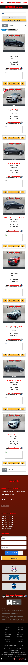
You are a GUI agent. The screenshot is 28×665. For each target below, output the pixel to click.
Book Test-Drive (8, 631)
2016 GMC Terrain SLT (14, 163)
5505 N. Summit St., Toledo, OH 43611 (16, 491)
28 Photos (13, 51)
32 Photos (14, 322)
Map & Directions (20, 634)
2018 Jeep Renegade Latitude (14, 272)
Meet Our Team (20, 625)
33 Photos (14, 268)
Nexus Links (20, 641)
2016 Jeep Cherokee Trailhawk (14, 326)
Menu (25, 2)
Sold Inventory (20, 636)
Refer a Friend (7, 639)
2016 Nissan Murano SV (14, 435)
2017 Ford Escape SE (14, 109)
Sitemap (20, 638)
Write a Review (8, 638)
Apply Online (7, 629)
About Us (8, 641)
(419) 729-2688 (10, 494)
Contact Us (14, 558)
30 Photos (14, 159)
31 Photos (14, 105)
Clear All (4, 29)
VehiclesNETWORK (19, 648)
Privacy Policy (20, 627)
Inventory (8, 627)
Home (8, 625)
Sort (5, 25)
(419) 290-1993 (16, 500)
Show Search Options (14, 20)
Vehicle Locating (8, 634)
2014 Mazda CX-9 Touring (14, 380)
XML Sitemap (20, 639)
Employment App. (20, 629)
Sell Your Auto (7, 632)
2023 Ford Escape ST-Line (14, 55)
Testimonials (7, 636)
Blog (20, 631)
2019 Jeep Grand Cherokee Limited (14, 217)
